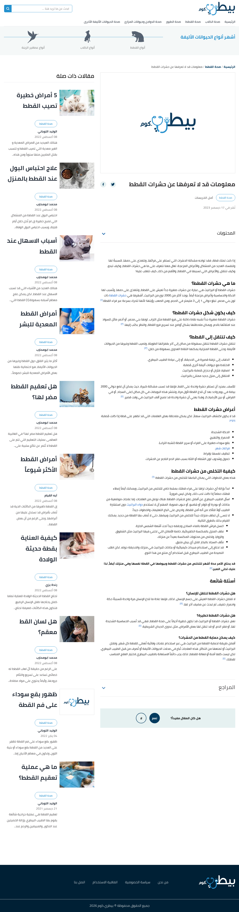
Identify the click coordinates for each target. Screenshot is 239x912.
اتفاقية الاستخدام (105, 882)
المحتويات (226, 233)
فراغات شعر (222, 448)
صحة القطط (193, 21)
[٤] (122, 396)
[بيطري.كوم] (217, 8)
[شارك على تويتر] (113, 184)
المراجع (227, 687)
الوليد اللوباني (47, 131)
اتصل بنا (79, 882)
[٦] (153, 477)
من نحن (163, 882)
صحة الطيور (173, 21)
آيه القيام (50, 495)
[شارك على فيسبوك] (103, 184)
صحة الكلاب (212, 21)
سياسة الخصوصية (137, 882)
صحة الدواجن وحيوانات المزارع (143, 21)
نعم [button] (154, 718)
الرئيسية (230, 21)
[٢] (122, 324)
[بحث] (8, 8)
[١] (101, 300)
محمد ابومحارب (46, 204)
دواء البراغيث (135, 504)
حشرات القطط (117, 295)
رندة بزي (51, 585)
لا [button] (141, 718)
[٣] (145, 348)
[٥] (233, 420)
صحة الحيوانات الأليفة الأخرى (102, 21)
